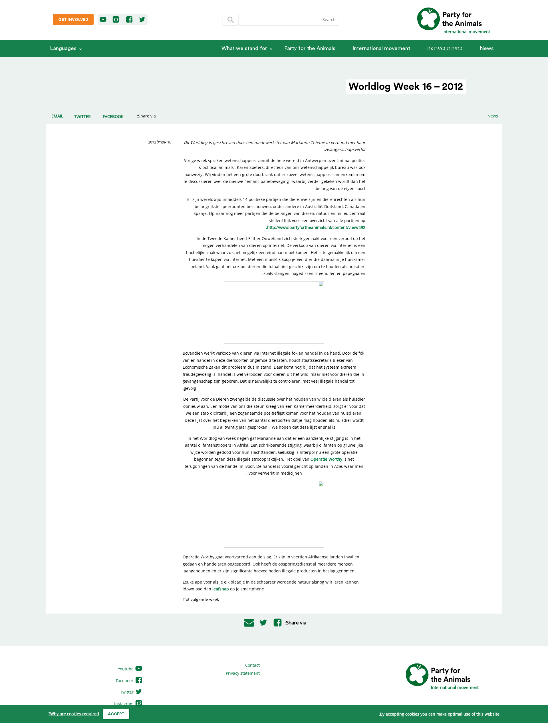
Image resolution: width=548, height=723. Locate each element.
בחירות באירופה (445, 48)
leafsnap (220, 589)
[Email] (249, 622)
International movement (381, 48)
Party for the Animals (309, 48)
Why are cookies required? (74, 713)
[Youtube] (103, 19)
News (487, 48)
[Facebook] (129, 19)
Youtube (126, 669)
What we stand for (244, 48)
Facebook (125, 680)
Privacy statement (243, 673)
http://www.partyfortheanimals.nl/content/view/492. (315, 227)
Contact (252, 665)
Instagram (124, 703)
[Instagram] (115, 19)
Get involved (73, 20)
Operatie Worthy (326, 459)
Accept (116, 714)
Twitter (127, 692)
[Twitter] (142, 19)
